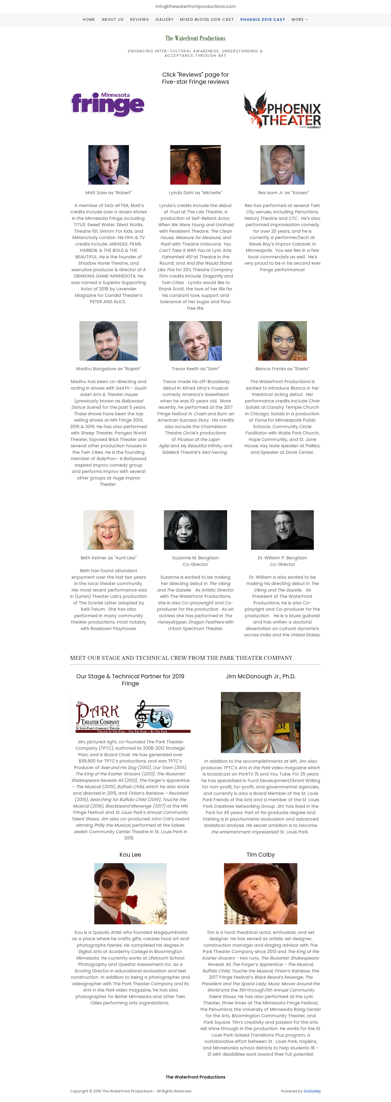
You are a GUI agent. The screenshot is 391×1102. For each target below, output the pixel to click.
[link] (195, 39)
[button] (300, 19)
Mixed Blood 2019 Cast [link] (207, 19)
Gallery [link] (165, 19)
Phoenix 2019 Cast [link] (263, 19)
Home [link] (89, 19)
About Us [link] (113, 19)
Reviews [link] (139, 19)
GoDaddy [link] (312, 1091)
